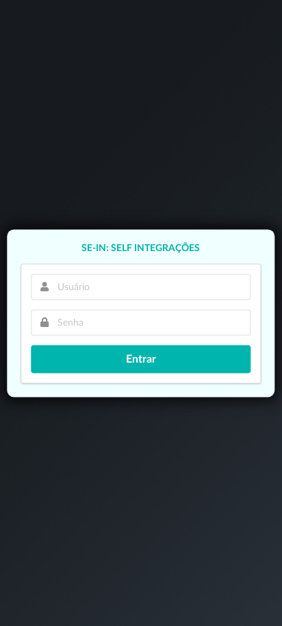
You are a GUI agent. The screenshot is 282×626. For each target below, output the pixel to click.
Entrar (141, 358)
